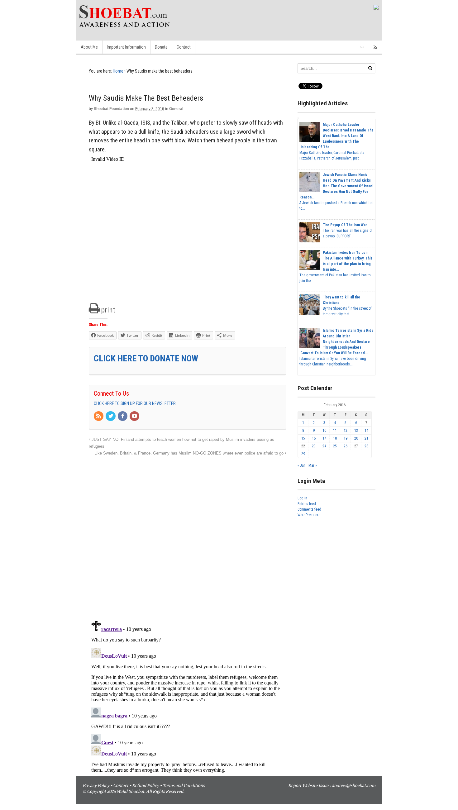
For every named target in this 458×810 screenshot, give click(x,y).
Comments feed (309, 509)
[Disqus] (187, 535)
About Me (89, 47)
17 (324, 438)
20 (356, 438)
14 (366, 430)
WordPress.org (309, 515)
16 (314, 438)
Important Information (126, 47)
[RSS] (99, 416)
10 (324, 430)
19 (345, 438)
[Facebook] (123, 416)
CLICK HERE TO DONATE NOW (146, 358)
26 (345, 446)
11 (335, 430)
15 (303, 438)
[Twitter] (111, 416)
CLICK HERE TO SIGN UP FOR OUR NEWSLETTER (135, 403)
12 (345, 430)
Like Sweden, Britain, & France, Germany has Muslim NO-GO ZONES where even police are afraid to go (189, 453)
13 (356, 430)
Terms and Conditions (184, 785)
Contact (184, 47)
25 (335, 446)
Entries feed (307, 504)
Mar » (312, 465)
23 (314, 446)
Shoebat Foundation (111, 109)
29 (303, 454)
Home (118, 71)
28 (366, 446)
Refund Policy (145, 785)
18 (335, 438)
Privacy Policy (96, 785)
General (176, 109)
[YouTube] (135, 416)
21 (366, 438)
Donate (161, 47)
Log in (302, 498)
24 (324, 446)
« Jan (302, 465)
